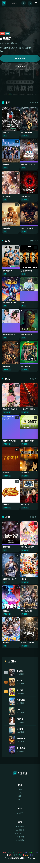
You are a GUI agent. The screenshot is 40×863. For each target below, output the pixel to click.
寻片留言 (20, 813)
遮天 (18, 709)
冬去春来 (20, 728)
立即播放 (21, 68)
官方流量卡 (20, 826)
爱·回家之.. (21, 690)
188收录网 (20, 836)
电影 (20, 789)
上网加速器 (20, 830)
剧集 (20, 792)
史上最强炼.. (21, 748)
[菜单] (36, 3)
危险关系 (20, 719)
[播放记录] (30, 3)
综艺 (20, 796)
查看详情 (21, 60)
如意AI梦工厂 (20, 833)
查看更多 (33, 102)
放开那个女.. (21, 738)
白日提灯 (20, 671)
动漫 (20, 799)
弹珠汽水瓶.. (21, 700)
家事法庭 (20, 680)
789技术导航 (20, 840)
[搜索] (23, 3)
